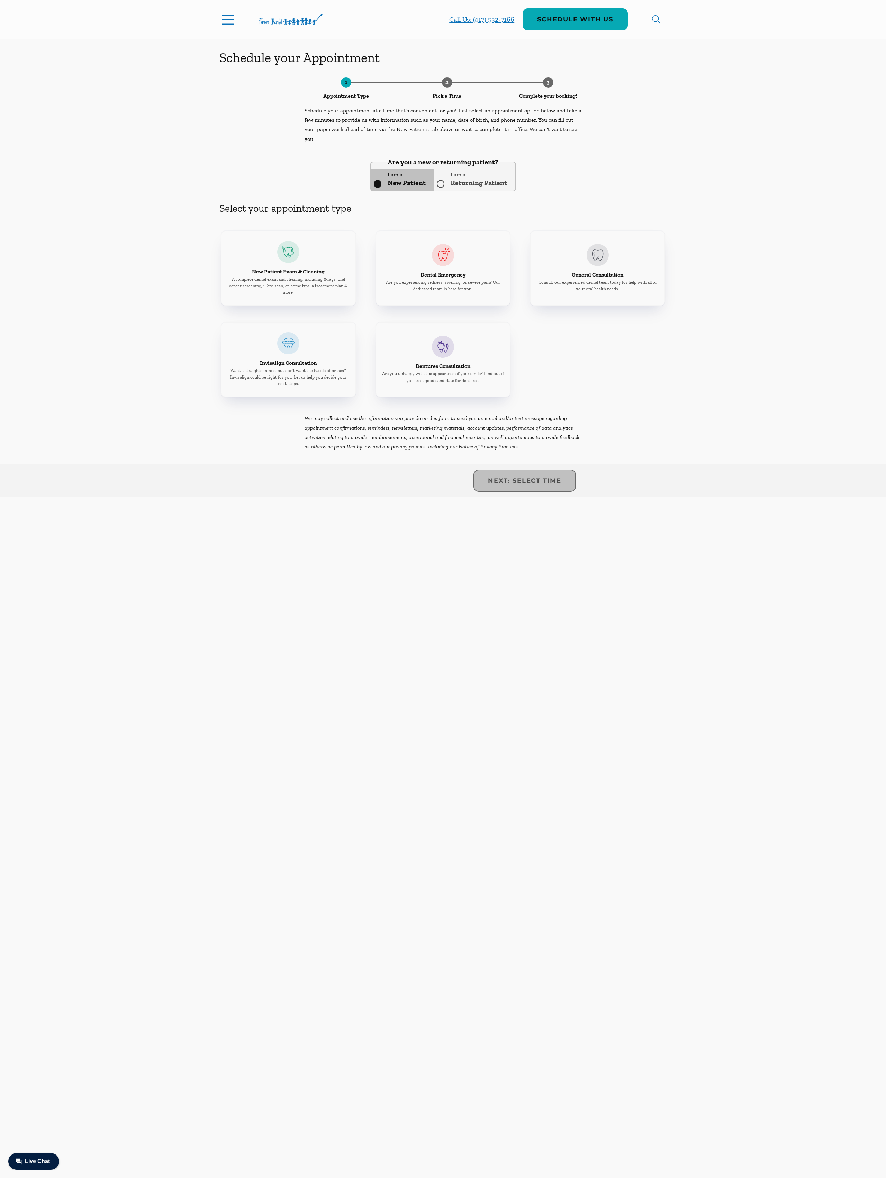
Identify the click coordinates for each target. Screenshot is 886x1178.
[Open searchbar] (656, 19)
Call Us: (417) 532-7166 (481, 19)
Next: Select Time (524, 480)
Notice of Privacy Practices (489, 446)
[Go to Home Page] (290, 19)
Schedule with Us (575, 19)
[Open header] (229, 19)
